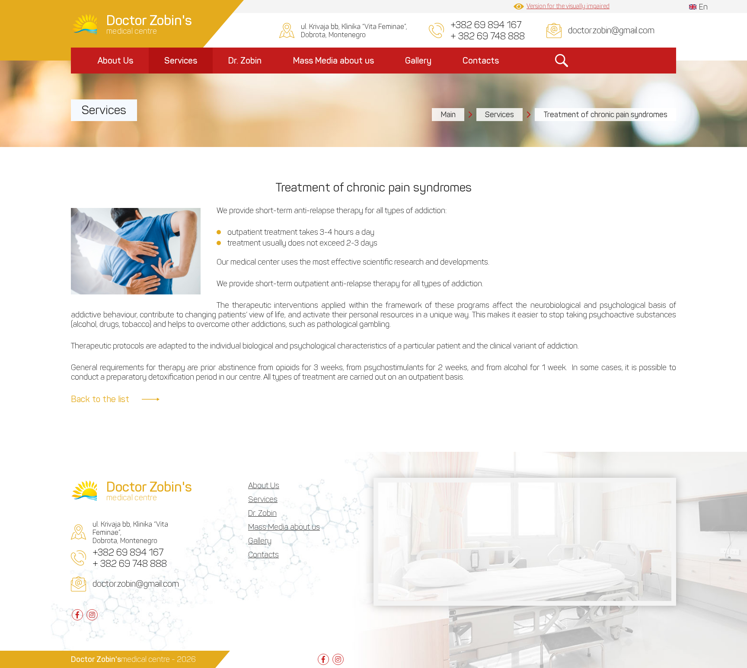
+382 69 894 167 (485, 25)
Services (180, 60)
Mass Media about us (333, 60)
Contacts (481, 60)
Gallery (418, 60)
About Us (115, 60)
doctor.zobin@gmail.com (611, 30)
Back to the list (100, 399)
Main (448, 114)
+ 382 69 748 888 (487, 36)
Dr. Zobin (245, 60)
